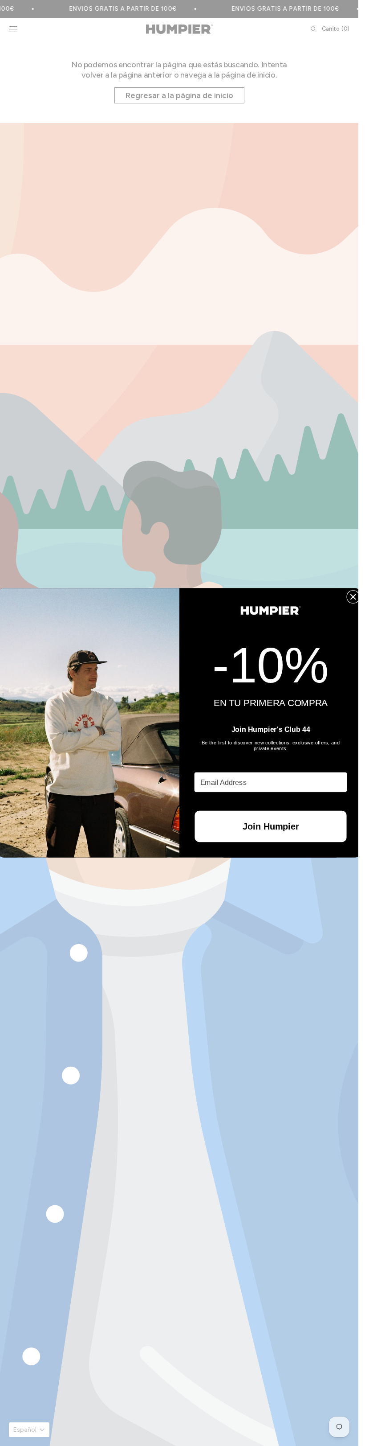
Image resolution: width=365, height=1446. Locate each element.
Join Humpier (270, 826)
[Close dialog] (353, 597)
